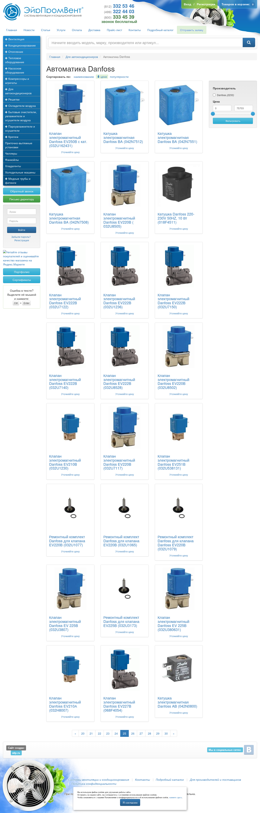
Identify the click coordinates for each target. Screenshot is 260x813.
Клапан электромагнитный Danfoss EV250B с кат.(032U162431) (68, 139)
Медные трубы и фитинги (17, 180)
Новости (29, 30)
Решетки (14, 99)
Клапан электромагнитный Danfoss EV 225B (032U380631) (173, 623)
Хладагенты (13, 166)
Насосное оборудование (14, 70)
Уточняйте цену (70, 152)
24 (116, 733)
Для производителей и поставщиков (215, 779)
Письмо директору (21, 199)
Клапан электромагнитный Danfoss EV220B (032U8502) (173, 381)
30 (166, 733)
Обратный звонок (21, 191)
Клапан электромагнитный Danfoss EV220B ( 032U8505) (119, 219)
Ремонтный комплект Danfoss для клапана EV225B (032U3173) (121, 621)
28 (149, 733)
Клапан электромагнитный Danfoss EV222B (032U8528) (119, 381)
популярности (119, 77)
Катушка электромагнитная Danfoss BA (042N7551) (177, 137)
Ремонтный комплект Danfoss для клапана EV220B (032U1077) (67, 540)
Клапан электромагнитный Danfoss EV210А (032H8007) (65, 703)
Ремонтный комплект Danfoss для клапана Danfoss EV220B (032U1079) (176, 542)
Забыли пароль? (21, 236)
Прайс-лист (114, 30)
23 (107, 733)
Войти (21, 230)
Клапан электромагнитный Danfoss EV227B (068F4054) (119, 703)
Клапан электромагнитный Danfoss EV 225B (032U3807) (65, 623)
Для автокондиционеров (18, 91)
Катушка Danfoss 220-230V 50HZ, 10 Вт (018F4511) (176, 218)
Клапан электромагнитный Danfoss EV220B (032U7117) (119, 462)
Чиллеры (11, 153)
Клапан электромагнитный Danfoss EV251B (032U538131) (173, 462)
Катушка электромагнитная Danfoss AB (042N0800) (177, 702)
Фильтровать (232, 120)
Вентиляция (16, 39)
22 (99, 733)
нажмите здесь (175, 797)
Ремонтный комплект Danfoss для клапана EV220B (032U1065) (121, 540)
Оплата (77, 30)
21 (91, 733)
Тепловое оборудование (14, 60)
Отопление (15, 52)
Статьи (45, 30)
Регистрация (21, 240)
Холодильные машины (20, 172)
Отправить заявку (191, 30)
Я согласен (130, 802)
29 (157, 733)
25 (124, 733)
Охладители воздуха (22, 106)
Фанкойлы (12, 160)
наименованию (84, 77)
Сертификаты (22, 280)
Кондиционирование (22, 45)
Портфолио (21, 272)
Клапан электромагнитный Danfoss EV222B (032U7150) (173, 300)
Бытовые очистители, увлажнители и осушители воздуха (21, 116)
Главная (11, 30)
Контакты (135, 30)
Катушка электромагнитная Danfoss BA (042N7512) (123, 137)
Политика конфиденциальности (93, 784)
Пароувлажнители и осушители (20, 128)
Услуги (61, 30)
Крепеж (13, 137)
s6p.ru (16, 753)
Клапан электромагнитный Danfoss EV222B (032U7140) (65, 381)
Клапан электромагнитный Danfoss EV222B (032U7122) (65, 300)
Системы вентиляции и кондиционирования (98, 779)
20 (82, 733)
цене (103, 77)
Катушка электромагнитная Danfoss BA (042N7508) (69, 218)
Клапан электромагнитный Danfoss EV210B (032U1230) (65, 462)
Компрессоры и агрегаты (17, 81)
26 (132, 733)
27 (141, 733)
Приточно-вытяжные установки (18, 145)
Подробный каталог (160, 30)
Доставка (94, 30)
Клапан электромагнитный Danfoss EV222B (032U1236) (119, 300)
